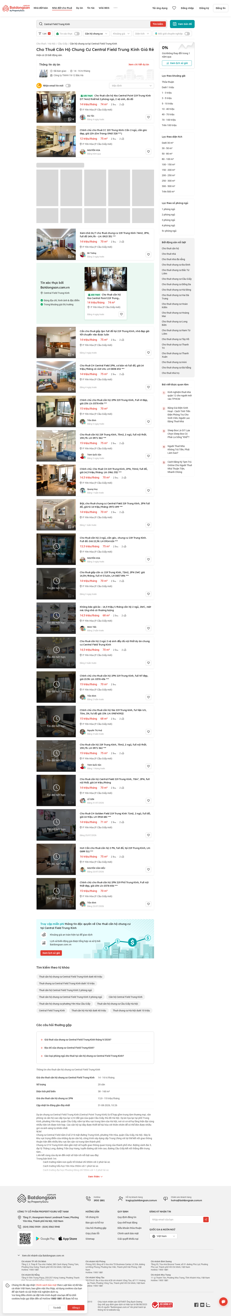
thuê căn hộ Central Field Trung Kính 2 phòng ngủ (65, 990)
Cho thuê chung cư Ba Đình (176, 264)
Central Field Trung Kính (52, 1010)
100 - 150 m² (168, 164)
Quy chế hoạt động (127, 1222)
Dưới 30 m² (168, 142)
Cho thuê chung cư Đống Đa (176, 284)
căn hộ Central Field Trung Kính (125, 997)
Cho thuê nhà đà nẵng (173, 259)
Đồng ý (76, 1307)
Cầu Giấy (62, 43)
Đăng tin (221, 8)
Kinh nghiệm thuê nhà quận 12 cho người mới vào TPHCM (180, 395)
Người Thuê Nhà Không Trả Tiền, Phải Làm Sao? (179, 449)
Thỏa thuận (168, 81)
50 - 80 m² (167, 153)
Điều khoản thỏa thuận (130, 1228)
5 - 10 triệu (167, 103)
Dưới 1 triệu (168, 87)
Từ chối (57, 1307)
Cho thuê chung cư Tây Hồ (175, 339)
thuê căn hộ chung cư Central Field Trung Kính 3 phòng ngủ (70, 997)
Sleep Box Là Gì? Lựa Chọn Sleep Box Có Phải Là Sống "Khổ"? (179, 434)
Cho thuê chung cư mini (174, 362)
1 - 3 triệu (167, 92)
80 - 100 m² (168, 159)
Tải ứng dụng (159, 8)
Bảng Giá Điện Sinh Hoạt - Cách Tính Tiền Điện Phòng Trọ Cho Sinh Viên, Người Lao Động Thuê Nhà (179, 414)
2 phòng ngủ (168, 214)
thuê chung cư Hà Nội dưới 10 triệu (131, 1010)
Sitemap (90, 1238)
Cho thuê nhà (169, 253)
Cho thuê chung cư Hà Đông (176, 289)
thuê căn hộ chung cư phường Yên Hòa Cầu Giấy (64, 1003)
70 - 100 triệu (169, 119)
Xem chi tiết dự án (139, 64)
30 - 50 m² (167, 148)
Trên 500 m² (168, 191)
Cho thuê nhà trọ (170, 373)
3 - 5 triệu (167, 98)
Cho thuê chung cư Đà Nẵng (176, 367)
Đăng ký (204, 8)
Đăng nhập (187, 8)
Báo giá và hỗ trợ (94, 1222)
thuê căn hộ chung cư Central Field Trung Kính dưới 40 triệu (70, 976)
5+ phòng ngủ (169, 230)
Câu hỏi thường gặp (96, 1228)
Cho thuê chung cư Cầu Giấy (177, 278)
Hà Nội (51, 43)
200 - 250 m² (168, 175)
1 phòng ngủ (168, 209)
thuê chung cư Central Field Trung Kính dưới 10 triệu (67, 983)
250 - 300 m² (168, 180)
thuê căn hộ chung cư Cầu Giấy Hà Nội (117, 1003)
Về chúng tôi (92, 1217)
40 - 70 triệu (168, 114)
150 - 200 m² (168, 169)
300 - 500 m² (168, 186)
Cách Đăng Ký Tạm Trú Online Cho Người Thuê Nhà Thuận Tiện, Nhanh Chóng (180, 467)
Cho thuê (41, 43)
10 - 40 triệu (168, 109)
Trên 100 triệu (169, 125)
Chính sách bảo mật (128, 1233)
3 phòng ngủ (168, 220)
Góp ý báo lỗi (92, 1233)
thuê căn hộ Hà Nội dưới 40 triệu (89, 1010)
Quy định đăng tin (127, 1217)
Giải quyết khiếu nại (128, 1238)
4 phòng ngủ (168, 225)
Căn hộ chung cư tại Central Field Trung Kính (93, 43)
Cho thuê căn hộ (170, 248)
